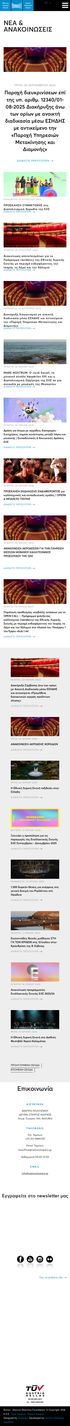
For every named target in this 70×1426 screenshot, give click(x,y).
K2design (23, 1418)
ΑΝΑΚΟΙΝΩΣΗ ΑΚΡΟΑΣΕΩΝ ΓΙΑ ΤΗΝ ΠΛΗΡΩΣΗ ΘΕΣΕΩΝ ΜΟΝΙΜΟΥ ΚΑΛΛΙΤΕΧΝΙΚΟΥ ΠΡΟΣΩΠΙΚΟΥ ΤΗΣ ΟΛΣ (34, 552)
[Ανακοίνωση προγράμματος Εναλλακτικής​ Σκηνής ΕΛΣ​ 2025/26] (35, 972)
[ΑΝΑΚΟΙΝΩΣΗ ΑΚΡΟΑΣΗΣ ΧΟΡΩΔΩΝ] (35, 726)
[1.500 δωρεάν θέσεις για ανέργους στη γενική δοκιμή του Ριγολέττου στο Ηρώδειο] (35, 869)
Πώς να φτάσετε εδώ (51, 1277)
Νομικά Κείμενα (35, 1414)
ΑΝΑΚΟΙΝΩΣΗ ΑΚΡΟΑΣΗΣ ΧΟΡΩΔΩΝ (34, 744)
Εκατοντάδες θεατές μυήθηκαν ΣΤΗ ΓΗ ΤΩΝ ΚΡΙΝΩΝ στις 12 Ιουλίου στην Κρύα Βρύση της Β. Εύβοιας (34, 942)
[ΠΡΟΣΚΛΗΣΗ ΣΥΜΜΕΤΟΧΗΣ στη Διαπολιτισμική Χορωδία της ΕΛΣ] (35, 184)
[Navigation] (65, 3)
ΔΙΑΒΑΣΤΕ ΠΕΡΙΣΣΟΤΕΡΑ (33, 161)
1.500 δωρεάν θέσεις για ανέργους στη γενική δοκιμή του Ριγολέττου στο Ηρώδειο (35, 891)
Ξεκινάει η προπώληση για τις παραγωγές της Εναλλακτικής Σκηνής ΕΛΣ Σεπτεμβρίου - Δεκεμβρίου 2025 (34, 839)
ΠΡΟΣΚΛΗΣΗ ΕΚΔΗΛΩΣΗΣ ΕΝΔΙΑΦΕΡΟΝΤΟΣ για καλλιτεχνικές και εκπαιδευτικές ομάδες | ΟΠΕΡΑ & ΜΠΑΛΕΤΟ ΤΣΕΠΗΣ (35, 495)
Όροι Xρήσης (18, 1414)
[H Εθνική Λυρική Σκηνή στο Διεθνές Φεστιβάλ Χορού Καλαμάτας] (35, 1019)
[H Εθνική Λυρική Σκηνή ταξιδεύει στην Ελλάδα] (35, 770)
